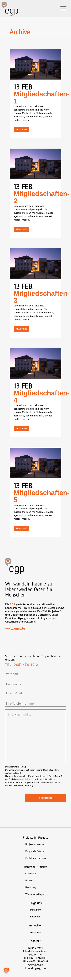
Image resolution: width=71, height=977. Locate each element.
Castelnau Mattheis (35, 858)
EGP (12, 604)
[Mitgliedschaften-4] (35, 363)
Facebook (35, 916)
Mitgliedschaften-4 (41, 396)
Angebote (35, 932)
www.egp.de (15, 628)
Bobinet (29, 880)
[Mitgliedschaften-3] (35, 263)
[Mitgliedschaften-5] (35, 463)
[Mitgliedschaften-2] (35, 164)
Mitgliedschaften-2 (41, 197)
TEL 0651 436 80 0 (35, 958)
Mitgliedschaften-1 (41, 97)
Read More (21, 130)
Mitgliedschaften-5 (41, 496)
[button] (6, 971)
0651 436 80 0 (26, 665)
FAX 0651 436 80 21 (35, 961)
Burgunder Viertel (34, 851)
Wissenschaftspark (35, 894)
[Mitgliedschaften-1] (35, 64)
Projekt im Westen (35, 844)
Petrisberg (30, 887)
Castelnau (30, 873)
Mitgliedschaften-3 (41, 297)
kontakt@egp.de (26, 779)
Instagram (35, 909)
